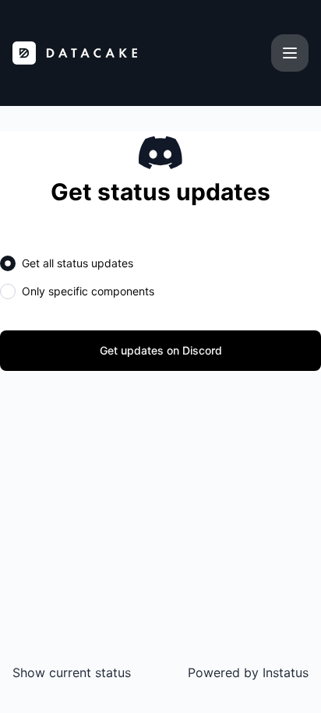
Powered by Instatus (248, 672)
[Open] (290, 53)
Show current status (71, 672)
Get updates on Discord (161, 350)
